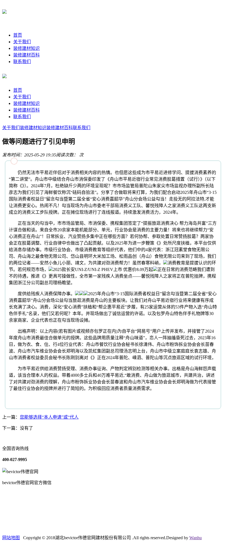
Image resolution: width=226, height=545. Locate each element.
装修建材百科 (26, 55)
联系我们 (22, 61)
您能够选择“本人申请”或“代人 (49, 417)
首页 (17, 35)
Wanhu (195, 537)
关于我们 (22, 41)
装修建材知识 (26, 48)
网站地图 (11, 537)
